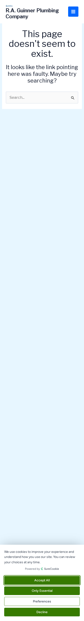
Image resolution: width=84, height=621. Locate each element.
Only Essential (42, 591)
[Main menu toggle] (73, 11)
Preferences (42, 601)
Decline (42, 612)
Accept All (42, 580)
